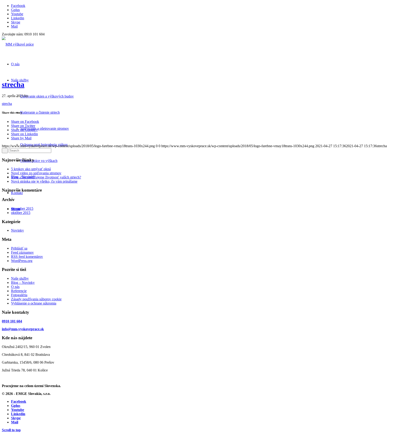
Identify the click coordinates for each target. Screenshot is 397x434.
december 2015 (22, 208)
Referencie (19, 291)
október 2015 (20, 213)
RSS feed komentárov (27, 257)
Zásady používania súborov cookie (36, 299)
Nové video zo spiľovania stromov (36, 173)
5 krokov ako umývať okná (31, 169)
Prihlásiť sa (19, 248)
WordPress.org (21, 261)
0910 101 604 (12, 321)
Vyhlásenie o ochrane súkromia (33, 303)
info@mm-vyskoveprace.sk (23, 329)
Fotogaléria (19, 295)
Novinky (17, 230)
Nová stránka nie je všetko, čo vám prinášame (44, 181)
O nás (15, 287)
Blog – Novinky (23, 283)
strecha (13, 84)
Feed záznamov (22, 252)
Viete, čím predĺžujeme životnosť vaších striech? (46, 177)
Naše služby (20, 278)
